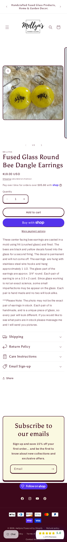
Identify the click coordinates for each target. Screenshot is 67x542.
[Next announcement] (60, 7)
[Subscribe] (52, 469)
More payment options (33, 231)
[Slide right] (41, 145)
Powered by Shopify (33, 528)
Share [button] (10, 378)
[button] (7, 27)
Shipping (7, 179)
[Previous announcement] (7, 7)
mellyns (19, 528)
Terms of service (35, 534)
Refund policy (52, 528)
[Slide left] (26, 145)
